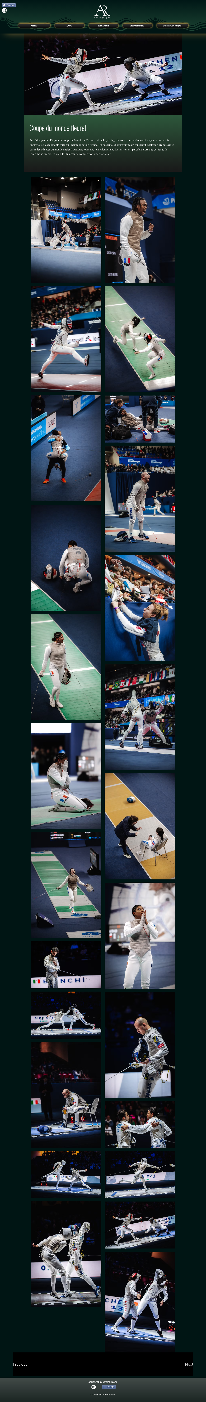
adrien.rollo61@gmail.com (103, 1381)
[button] (69, 26)
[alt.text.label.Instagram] (4, 10)
